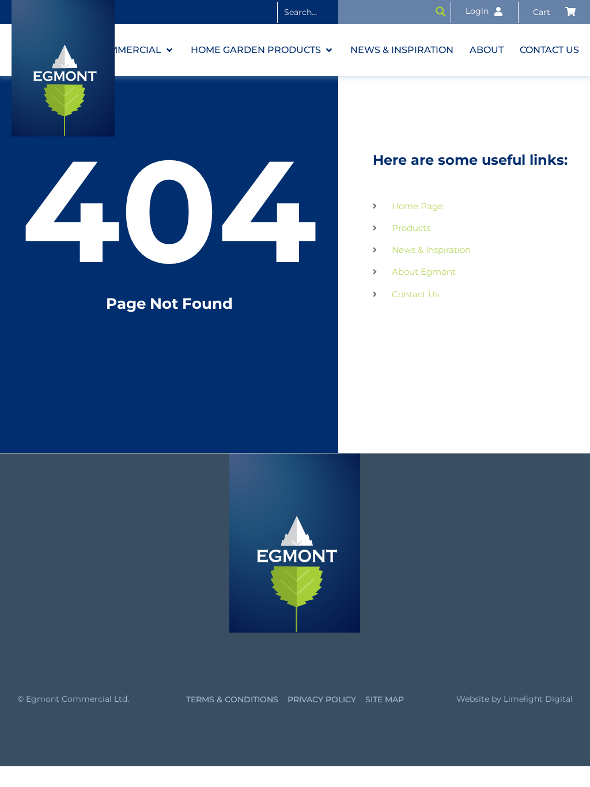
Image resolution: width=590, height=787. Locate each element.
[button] (135, 50)
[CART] (554, 12)
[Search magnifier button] (441, 11)
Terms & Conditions (232, 699)
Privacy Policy (322, 699)
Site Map (384, 699)
